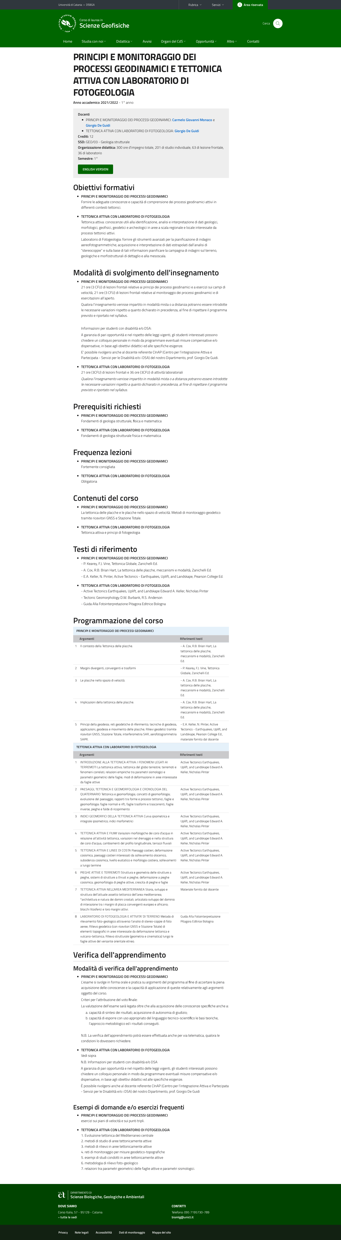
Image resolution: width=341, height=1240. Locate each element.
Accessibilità (104, 1232)
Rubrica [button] (193, 4)
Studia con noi (92, 41)
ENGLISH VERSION (95, 169)
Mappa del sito (161, 1232)
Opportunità (205, 41)
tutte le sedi (68, 1217)
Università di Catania (70, 5)
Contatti (253, 41)
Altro (230, 41)
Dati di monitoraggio (132, 1232)
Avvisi (147, 41)
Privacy (63, 1232)
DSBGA (90, 5)
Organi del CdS (172, 41)
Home (67, 41)
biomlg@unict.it (183, 1217)
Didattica (123, 41)
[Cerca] (278, 23)
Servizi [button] (216, 4)
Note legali (82, 1232)
